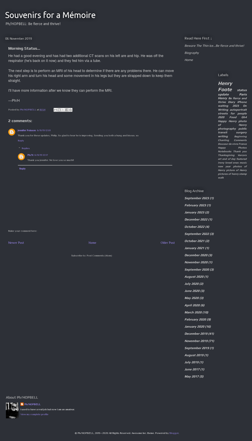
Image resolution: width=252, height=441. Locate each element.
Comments (240, 140)
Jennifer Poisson (27, 130)
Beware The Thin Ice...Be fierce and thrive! (214, 46)
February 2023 (195, 205)
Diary (231, 102)
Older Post (168, 242)
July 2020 (191, 284)
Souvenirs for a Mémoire (50, 15)
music (243, 162)
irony (221, 162)
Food (232, 117)
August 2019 (193, 355)
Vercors (242, 155)
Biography (191, 53)
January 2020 (194, 326)
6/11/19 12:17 (41, 154)
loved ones (232, 162)
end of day (229, 158)
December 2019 (195, 333)
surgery (241, 132)
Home (92, 242)
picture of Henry (236, 170)
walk (221, 177)
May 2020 (191, 298)
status (242, 90)
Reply (21, 140)
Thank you (240, 151)
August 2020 (193, 276)
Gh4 (244, 117)
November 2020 (196, 262)
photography (227, 128)
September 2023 (196, 198)
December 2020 (195, 255)
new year (224, 166)
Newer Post (16, 242)
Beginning (240, 136)
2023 (236, 105)
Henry (222, 98)
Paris (243, 94)
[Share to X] (63, 110)
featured (241, 158)
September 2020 (196, 269)
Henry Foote (225, 86)
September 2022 (196, 234)
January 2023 (194, 212)
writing (223, 136)
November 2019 (196, 341)
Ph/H (30, 154)
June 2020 (191, 291)
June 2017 (191, 369)
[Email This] (55, 110)
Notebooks (224, 151)
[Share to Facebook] (67, 110)
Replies (26, 148)
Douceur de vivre (228, 143)
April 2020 (192, 305)
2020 (221, 117)
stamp (243, 173)
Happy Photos (232, 147)
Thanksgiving (226, 155)
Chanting (223, 140)
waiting (223, 105)
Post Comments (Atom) (99, 255)
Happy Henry (227, 121)
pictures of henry (228, 173)
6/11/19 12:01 (44, 130)
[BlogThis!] (59, 110)
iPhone (242, 102)
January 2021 (194, 248)
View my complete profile (34, 414)
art (219, 158)
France (243, 143)
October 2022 (194, 227)
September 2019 (196, 348)
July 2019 (191, 362)
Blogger (174, 433)
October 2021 (194, 241)
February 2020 (195, 319)
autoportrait (238, 109)
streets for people (232, 113)
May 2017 (191, 376)
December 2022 (195, 219)
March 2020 (193, 312)
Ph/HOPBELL (32, 404)
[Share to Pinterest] (70, 110)
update (223, 94)
